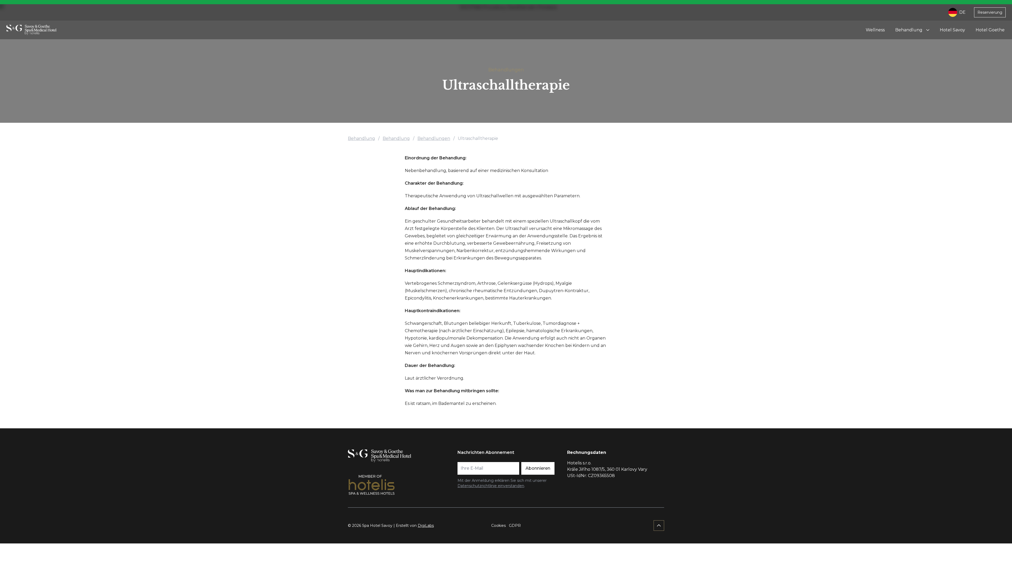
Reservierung (989, 12)
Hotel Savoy (952, 29)
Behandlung (908, 29)
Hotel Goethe (990, 29)
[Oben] (659, 525)
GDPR (515, 525)
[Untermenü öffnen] (927, 30)
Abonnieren (538, 468)
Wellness (875, 29)
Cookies (498, 525)
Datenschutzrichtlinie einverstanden (491, 485)
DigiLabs (426, 525)
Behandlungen (506, 70)
